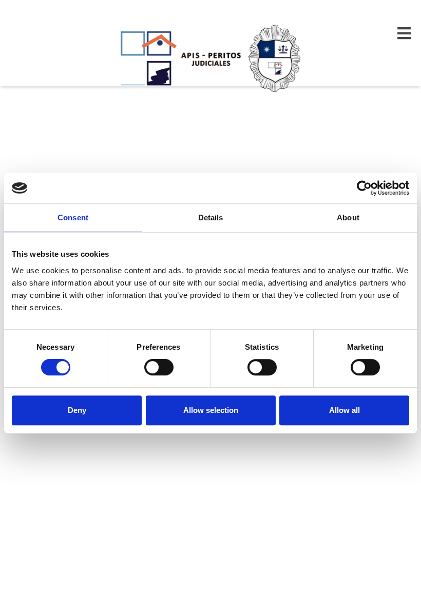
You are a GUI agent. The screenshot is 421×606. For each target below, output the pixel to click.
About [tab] (348, 217)
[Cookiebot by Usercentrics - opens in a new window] (364, 188)
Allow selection (210, 410)
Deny (77, 410)
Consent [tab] (73, 217)
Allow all (344, 410)
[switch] (159, 367)
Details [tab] (210, 217)
